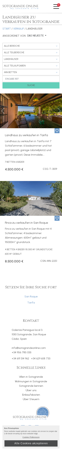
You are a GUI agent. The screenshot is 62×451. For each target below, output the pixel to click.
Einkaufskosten (31, 394)
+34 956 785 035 (21, 352)
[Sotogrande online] (20, 6)
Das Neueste (35, 35)
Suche (31, 85)
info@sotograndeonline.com (29, 347)
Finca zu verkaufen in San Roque (26, 223)
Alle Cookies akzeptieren (31, 443)
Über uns (31, 390)
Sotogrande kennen (31, 385)
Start (6, 28)
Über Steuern (31, 399)
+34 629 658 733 (40, 358)
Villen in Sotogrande (31, 376)
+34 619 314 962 (20, 358)
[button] (3, 111)
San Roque (31, 296)
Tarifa (31, 302)
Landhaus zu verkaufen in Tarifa (26, 135)
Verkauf (18, 28)
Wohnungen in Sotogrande (31, 381)
